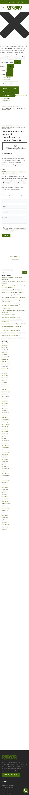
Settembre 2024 (5, 396)
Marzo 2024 (4, 410)
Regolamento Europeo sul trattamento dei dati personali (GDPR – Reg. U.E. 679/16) (14, 230)
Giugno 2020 (5, 515)
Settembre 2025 (5, 368)
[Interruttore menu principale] (3, 7)
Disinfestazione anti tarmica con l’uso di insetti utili (14, 338)
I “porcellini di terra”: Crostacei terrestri (11, 335)
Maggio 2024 (5, 405)
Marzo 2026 (4, 354)
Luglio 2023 (4, 429)
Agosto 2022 (5, 454)
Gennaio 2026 (5, 359)
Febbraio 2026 (5, 356)
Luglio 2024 (4, 401)
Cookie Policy (6, 98)
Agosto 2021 (5, 482)
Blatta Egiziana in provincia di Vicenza (11, 317)
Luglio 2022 (4, 457)
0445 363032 (11, 2)
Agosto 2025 (5, 370)
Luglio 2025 (4, 373)
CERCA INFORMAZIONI (7, 270)
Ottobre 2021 (5, 478)
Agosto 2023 (5, 426)
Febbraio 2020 (5, 524)
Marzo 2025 (4, 382)
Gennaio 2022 (5, 471)
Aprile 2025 (4, 380)
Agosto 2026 (5, 342)
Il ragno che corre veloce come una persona (12, 292)
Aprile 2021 (4, 492)
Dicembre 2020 (5, 501)
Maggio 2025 (5, 377)
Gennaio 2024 (5, 415)
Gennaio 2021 (5, 499)
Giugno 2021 (5, 487)
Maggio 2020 (5, 517)
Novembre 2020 (6, 503)
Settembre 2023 (5, 424)
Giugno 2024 (5, 403)
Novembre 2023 (6, 419)
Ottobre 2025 (5, 366)
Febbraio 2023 (5, 440)
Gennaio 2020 (5, 526)
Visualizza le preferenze (9, 92)
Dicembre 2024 (5, 389)
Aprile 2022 (4, 464)
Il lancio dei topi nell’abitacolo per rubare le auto (13, 297)
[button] (14, 23)
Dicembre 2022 (5, 445)
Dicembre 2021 (5, 473)
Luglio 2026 (4, 345)
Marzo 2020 (4, 522)
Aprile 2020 (4, 519)
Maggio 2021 (5, 489)
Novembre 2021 (5, 475)
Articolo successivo (14, 259)
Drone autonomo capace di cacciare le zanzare (13, 295)
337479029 (20, 2)
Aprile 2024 (4, 408)
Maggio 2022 (5, 461)
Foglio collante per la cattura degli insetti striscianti (14, 323)
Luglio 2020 (4, 513)
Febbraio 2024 (5, 412)
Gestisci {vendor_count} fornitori (11, 81)
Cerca (25, 272)
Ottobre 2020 (5, 506)
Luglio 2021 (4, 485)
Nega (14, 88)
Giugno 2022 (5, 459)
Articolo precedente (14, 256)
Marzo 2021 (4, 494)
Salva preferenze (7, 95)
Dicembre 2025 (5, 361)
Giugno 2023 (5, 431)
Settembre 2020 (6, 508)
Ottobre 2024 (5, 394)
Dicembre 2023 (5, 417)
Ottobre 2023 (5, 422)
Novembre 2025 (6, 363)
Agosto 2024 (5, 398)
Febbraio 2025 (5, 384)
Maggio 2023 (5, 433)
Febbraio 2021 (5, 496)
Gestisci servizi (6, 79)
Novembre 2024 (6, 391)
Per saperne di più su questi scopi (11, 83)
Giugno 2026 (5, 347)
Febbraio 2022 (5, 468)
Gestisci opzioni (7, 77)
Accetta (5, 88)
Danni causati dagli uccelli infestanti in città (12, 289)
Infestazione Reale (6, 308)
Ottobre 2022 (5, 450)
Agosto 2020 (5, 510)
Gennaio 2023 (5, 443)
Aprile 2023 (4, 436)
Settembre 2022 (5, 452)
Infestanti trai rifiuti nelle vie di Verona (11, 330)
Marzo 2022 (4, 466)
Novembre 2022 (6, 447)
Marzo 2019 (4, 529)
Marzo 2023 (4, 438)
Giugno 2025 (5, 375)
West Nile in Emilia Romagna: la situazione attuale (14, 333)
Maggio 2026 (5, 349)
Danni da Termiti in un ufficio (8, 314)
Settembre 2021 (5, 480)
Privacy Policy (6, 100)
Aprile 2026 (4, 352)
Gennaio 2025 (5, 387)
